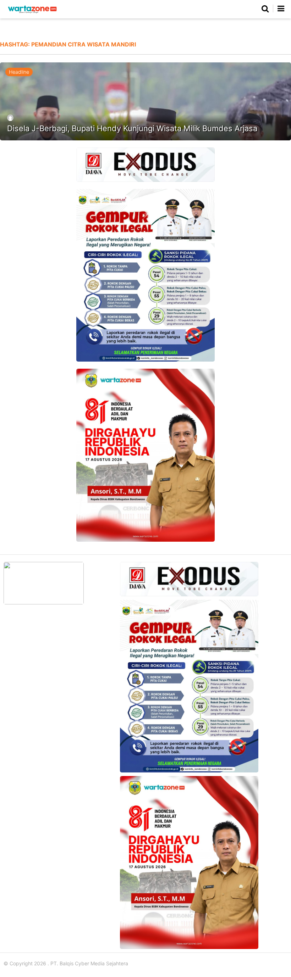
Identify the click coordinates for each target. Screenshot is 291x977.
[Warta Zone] (32, 13)
